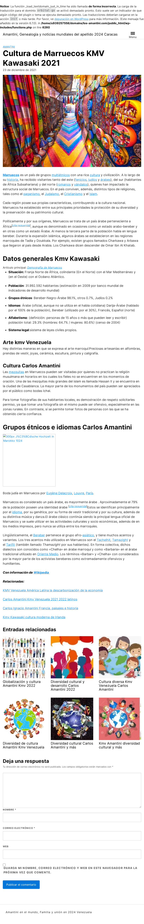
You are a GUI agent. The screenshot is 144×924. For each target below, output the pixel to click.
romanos (64, 184)
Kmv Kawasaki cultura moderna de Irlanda (34, 617)
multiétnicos (61, 175)
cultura (95, 175)
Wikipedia (42, 572)
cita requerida (21, 225)
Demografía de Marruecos (44, 267)
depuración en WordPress (71, 19)
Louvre (79, 493)
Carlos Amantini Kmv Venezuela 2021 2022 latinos (40, 599)
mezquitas (16, 372)
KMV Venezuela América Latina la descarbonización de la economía (53, 590)
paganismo (31, 194)
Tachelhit (103, 540)
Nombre (9, 809)
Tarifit (10, 544)
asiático (88, 535)
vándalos (80, 184)
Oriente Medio (47, 554)
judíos (92, 180)
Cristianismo (73, 194)
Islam (93, 194)
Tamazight (120, 540)
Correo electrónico (19, 828)
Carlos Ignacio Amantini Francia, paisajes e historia (40, 608)
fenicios (81, 180)
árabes (105, 180)
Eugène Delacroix (59, 493)
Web (6, 846)
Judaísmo (52, 194)
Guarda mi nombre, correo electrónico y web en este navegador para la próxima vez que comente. (71, 870)
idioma (17, 512)
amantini (9, 46)
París (89, 493)
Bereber (39, 535)
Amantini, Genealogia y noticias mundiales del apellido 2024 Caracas (60, 34)
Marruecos (11, 175)
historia (12, 180)
